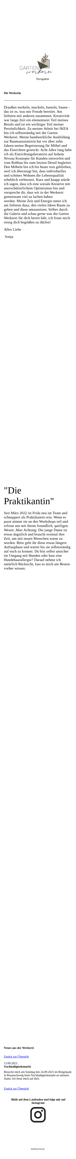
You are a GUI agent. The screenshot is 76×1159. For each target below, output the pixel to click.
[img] (38, 26)
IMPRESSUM (38, 1149)
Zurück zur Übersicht (16, 1056)
